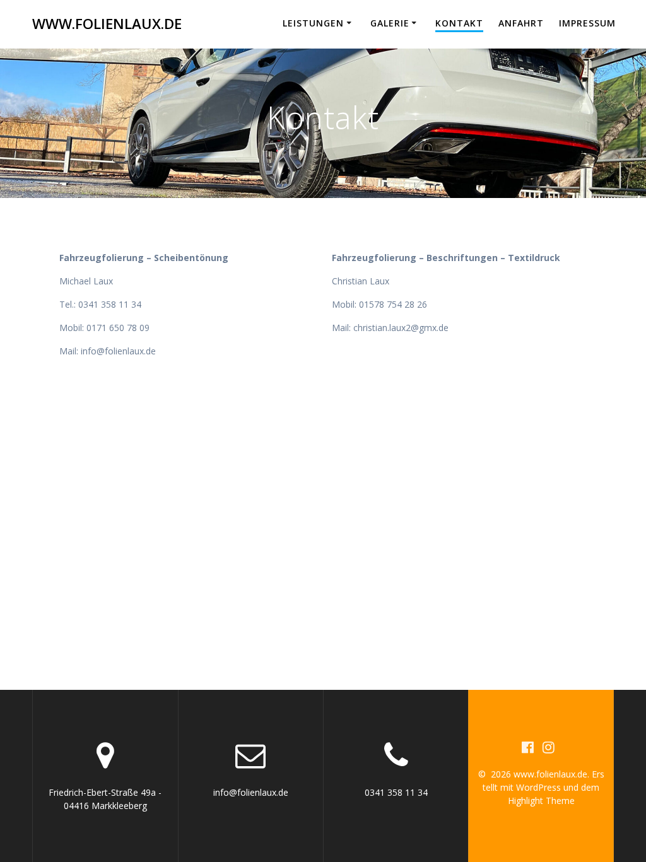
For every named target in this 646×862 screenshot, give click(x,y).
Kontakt (459, 23)
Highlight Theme (541, 801)
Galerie (389, 23)
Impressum (587, 23)
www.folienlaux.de (107, 24)
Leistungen (313, 23)
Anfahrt (521, 23)
